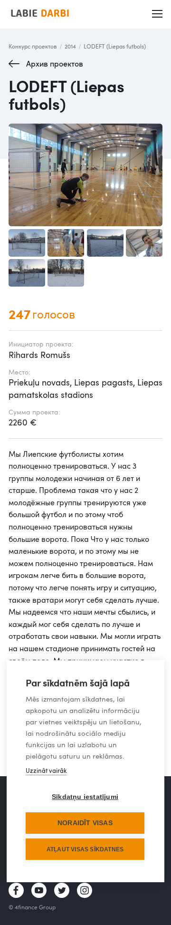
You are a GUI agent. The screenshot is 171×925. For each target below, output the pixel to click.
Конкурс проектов (33, 46)
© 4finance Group (32, 907)
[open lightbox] (85, 175)
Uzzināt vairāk (46, 770)
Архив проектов (54, 63)
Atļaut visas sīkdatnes (85, 849)
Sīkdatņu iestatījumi (85, 796)
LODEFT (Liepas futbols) (115, 46)
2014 (70, 46)
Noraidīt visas (85, 823)
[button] (157, 14)
